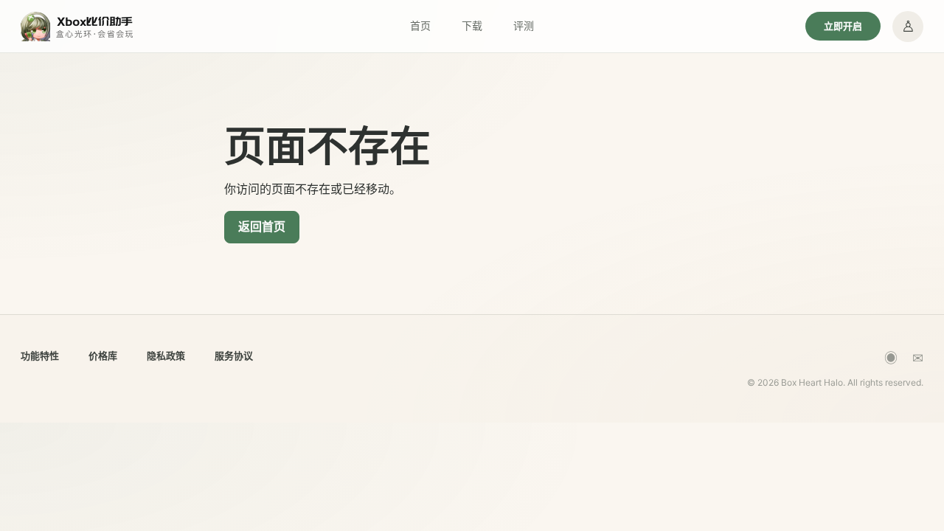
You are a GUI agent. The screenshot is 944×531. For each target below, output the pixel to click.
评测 (523, 25)
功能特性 (40, 355)
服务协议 (234, 355)
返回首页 (261, 226)
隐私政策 (166, 355)
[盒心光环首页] (78, 26)
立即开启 (843, 26)
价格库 (102, 355)
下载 (472, 25)
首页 (420, 25)
